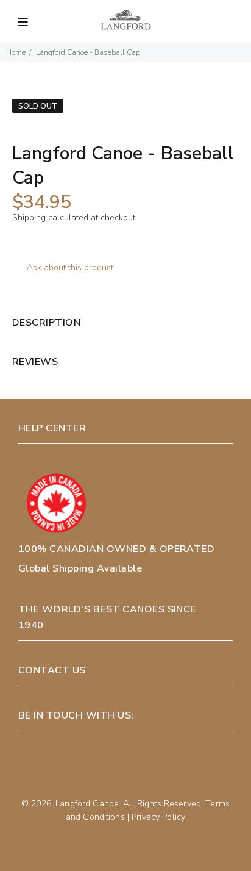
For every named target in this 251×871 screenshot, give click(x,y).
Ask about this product (70, 267)
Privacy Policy (158, 817)
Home (16, 52)
